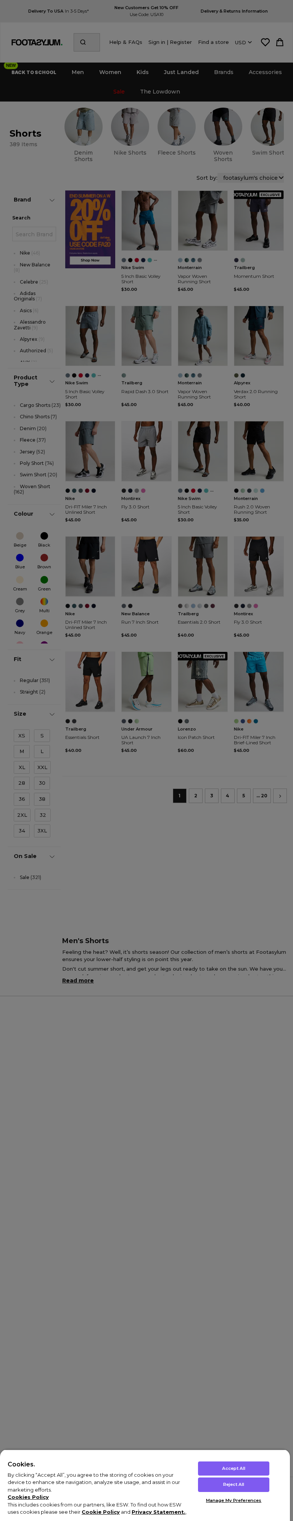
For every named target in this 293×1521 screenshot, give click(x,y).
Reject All (233, 1484)
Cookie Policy (101, 1512)
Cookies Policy (28, 1497)
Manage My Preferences (233, 1500)
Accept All (233, 1468)
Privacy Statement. (158, 1512)
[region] (145, 1485)
